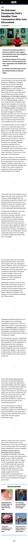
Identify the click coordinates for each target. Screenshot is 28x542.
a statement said (11, 327)
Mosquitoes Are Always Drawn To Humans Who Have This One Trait (6, 506)
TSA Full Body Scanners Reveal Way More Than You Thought (21, 505)
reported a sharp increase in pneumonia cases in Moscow (10, 452)
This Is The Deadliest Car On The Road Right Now (6, 529)
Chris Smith (6, 25)
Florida (13, 106)
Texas (20, 108)
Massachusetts (10, 108)
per (16, 208)
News (2, 7)
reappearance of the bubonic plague (13, 96)
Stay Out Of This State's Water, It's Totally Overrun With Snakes (21, 529)
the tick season (12, 100)
